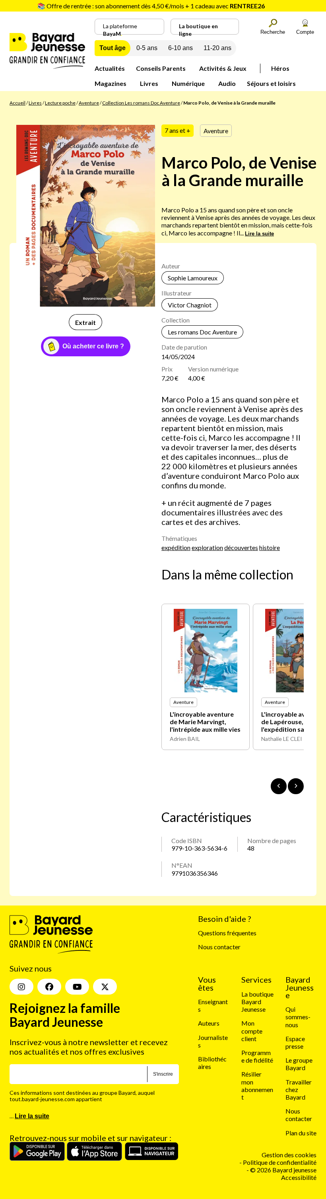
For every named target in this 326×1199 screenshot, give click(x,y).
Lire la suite (259, 234)
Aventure (89, 103)
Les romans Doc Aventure (202, 332)
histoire (269, 547)
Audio (227, 83)
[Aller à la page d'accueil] (47, 66)
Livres (149, 83)
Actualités (110, 68)
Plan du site (300, 1133)
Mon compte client (251, 1030)
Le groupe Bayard (298, 1063)
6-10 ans (180, 48)
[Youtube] (77, 987)
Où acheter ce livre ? (93, 346)
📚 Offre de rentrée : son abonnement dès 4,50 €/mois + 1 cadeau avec (151, 6)
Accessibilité (298, 1177)
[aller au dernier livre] (279, 786)
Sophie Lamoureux (192, 278)
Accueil (17, 103)
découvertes (241, 547)
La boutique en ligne (198, 29)
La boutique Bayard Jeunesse (257, 1001)
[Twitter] (105, 987)
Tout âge (112, 48)
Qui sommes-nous (297, 1016)
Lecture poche (60, 103)
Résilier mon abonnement (257, 1085)
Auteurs (208, 1023)
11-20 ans (217, 48)
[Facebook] (49, 987)
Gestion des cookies (289, 1154)
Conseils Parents (161, 68)
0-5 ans (146, 48)
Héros (280, 68)
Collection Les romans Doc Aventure (141, 103)
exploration (207, 547)
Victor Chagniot (190, 305)
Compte (305, 32)
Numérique (188, 83)
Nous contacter (219, 946)
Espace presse (295, 1042)
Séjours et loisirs (271, 83)
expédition (175, 547)
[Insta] (21, 987)
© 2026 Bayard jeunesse (283, 1170)
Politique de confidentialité (279, 1162)
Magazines (110, 83)
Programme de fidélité (257, 1056)
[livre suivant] (296, 786)
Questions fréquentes (227, 933)
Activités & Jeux (222, 68)
